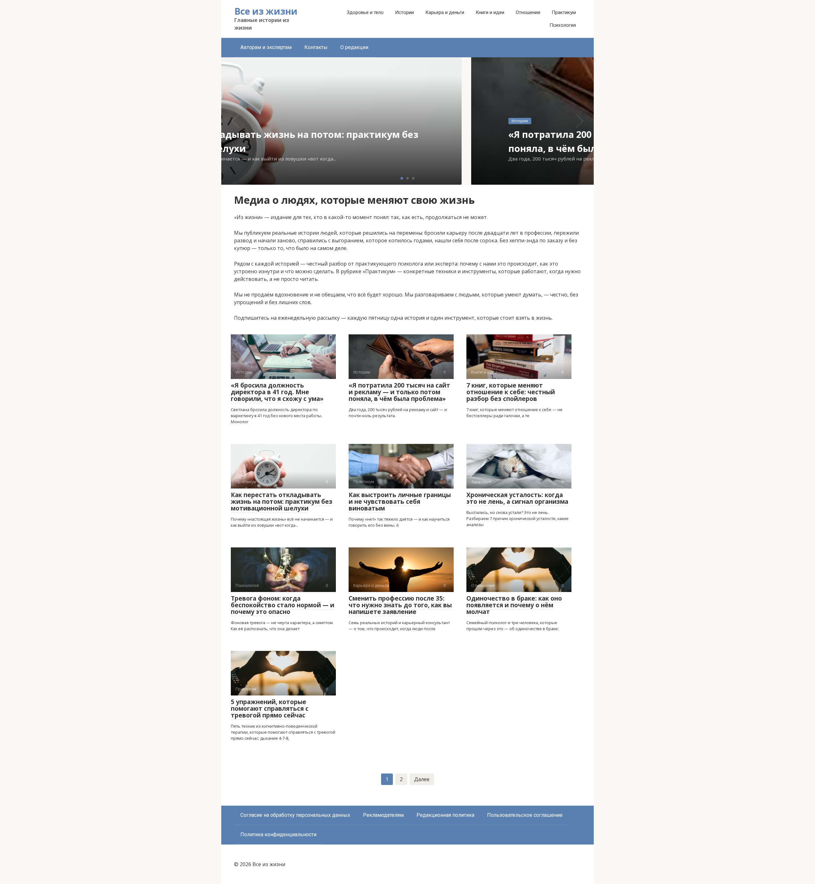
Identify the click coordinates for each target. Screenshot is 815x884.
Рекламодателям (383, 815)
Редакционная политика (445, 815)
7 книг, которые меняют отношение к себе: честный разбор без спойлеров (510, 392)
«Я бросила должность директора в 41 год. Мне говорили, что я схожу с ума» (277, 392)
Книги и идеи (490, 12)
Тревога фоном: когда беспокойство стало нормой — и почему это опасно (282, 605)
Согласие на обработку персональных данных (295, 815)
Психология (562, 25)
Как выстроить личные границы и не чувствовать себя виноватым (400, 501)
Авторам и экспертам (266, 47)
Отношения (528, 12)
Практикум (564, 12)
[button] (401, 178)
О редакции (354, 47)
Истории (404, 12)
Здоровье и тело (365, 12)
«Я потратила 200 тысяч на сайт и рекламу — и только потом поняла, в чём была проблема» (399, 392)
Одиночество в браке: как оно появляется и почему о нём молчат (514, 605)
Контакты (316, 47)
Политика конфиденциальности (278, 834)
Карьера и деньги (444, 12)
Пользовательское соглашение (525, 815)
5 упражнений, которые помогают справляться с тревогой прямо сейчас (269, 708)
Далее (421, 779)
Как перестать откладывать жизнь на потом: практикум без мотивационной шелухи (281, 501)
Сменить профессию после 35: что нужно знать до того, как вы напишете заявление (400, 605)
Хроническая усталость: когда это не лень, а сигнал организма (517, 498)
